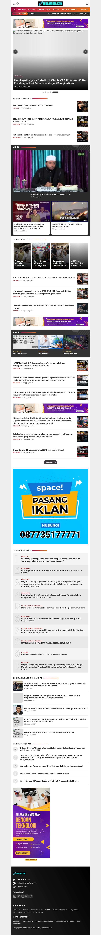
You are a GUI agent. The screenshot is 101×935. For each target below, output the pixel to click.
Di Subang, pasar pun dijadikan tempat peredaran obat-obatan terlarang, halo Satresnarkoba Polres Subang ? (50, 560)
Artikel (17, 79)
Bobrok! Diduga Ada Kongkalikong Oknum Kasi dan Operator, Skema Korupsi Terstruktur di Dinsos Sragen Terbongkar (44, 393)
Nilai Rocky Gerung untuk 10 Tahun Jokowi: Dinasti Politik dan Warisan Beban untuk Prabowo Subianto (29, 226)
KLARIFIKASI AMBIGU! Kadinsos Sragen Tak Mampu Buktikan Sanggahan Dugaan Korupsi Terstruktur (39, 364)
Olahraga (28, 912)
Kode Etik (16, 924)
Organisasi (17, 912)
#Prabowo (68, 354)
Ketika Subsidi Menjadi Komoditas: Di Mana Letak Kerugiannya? (41, 135)
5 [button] (58, 92)
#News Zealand (45, 354)
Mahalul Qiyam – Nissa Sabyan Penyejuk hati (50, 194)
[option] (50, 60)
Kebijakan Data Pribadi (65, 921)
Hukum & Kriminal (69, 9)
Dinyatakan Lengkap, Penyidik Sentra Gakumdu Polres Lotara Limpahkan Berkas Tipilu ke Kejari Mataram (52, 696)
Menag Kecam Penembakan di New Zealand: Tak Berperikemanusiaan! (53, 608)
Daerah (31, 9)
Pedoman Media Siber (44, 921)
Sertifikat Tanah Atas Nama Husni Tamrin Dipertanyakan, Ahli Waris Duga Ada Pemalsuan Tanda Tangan (54, 684)
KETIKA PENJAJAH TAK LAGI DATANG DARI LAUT (40, 83)
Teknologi (39, 912)
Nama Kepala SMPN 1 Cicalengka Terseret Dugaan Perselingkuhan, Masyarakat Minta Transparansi (51, 596)
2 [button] (50, 92)
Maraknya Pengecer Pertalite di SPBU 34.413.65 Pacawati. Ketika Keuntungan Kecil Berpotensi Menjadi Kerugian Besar (42, 292)
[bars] (86, 4)
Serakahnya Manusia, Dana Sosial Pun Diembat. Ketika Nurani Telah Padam (43, 307)
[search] (14, 4)
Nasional (21, 9)
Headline (16, 124)
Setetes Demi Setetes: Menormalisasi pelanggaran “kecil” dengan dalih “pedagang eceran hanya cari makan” (43, 435)
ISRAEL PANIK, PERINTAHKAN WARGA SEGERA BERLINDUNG (67, 225)
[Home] (13, 9)
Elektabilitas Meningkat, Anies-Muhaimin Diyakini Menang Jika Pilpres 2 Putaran (59, 263)
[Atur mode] (17, 4)
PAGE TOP (96, 904)
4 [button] (55, 92)
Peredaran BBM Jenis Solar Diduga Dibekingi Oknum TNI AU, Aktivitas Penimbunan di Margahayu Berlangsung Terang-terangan (44, 378)
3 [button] (53, 92)
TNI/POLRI (84, 9)
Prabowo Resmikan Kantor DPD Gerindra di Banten (20, 263)
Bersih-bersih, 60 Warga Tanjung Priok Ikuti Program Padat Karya (40, 263)
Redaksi (16, 921)
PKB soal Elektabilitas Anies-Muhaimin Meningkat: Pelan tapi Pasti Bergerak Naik (51, 619)
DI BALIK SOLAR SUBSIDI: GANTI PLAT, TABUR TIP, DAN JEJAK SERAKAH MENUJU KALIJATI (43, 120)
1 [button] (45, 92)
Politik (56, 9)
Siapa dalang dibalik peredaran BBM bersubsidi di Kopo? (38, 450)
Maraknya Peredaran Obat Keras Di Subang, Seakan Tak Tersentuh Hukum (51, 571)
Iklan (79, 921)
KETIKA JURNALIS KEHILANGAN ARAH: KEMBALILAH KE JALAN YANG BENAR (44, 278)
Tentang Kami (27, 921)
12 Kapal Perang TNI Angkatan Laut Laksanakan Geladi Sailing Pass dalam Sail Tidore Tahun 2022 (53, 749)
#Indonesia (18, 354)
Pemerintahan (43, 9)
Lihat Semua (50, 462)
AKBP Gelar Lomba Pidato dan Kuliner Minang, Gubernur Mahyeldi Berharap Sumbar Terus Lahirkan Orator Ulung (78, 263)
